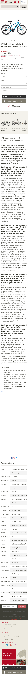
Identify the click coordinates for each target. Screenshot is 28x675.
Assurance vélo (8, 639)
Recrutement (8, 629)
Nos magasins (8, 635)
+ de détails (4, 70)
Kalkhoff (6, 49)
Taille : (2, 80)
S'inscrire (22, 606)
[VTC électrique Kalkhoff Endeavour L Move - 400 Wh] (14, 27)
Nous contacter (8, 627)
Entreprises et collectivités (11, 637)
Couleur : (3, 73)
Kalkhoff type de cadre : (6, 87)
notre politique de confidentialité (17, 618)
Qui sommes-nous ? (10, 625)
